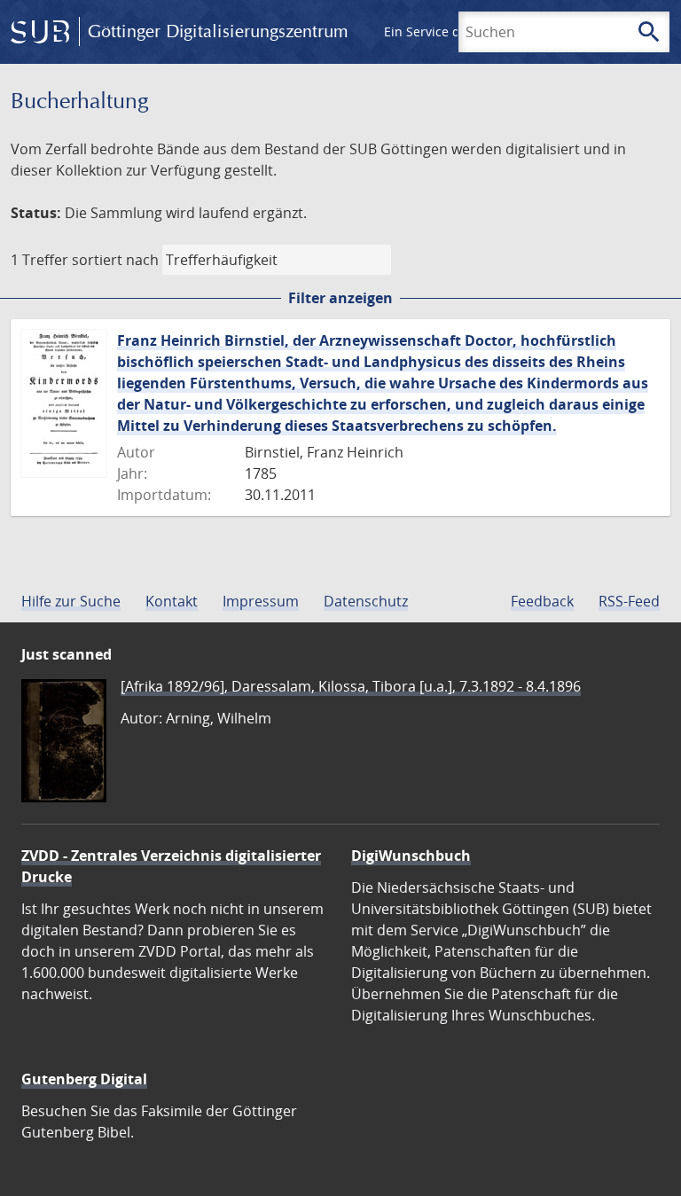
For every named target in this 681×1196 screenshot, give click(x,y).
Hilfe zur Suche (71, 601)
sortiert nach (115, 260)
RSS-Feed (629, 601)
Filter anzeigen (340, 298)
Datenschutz (366, 601)
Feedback (542, 601)
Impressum (261, 601)
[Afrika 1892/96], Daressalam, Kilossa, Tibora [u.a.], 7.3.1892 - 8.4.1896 (351, 686)
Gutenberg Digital (84, 1079)
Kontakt (171, 601)
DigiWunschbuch (411, 855)
